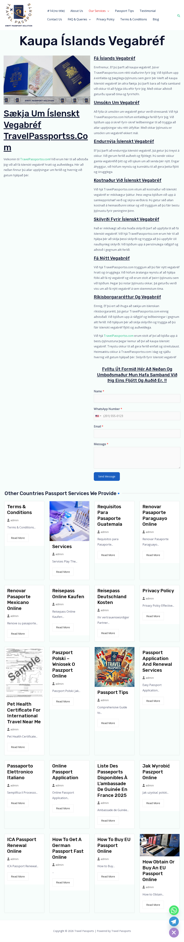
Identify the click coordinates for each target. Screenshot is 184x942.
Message (101, 444)
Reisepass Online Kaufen (68, 593)
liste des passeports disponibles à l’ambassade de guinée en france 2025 (112, 780)
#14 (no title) (56, 11)
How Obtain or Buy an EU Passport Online (158, 870)
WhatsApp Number (108, 409)
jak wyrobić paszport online (156, 771)
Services (62, 546)
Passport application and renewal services (157, 661)
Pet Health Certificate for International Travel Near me (24, 713)
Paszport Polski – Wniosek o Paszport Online (63, 664)
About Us (76, 11)
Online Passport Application (65, 771)
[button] (107, 11)
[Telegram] (174, 921)
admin (14, 520)
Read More (18, 538)
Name (99, 391)
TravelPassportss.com (35, 159)
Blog (156, 19)
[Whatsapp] (174, 910)
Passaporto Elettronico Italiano (20, 771)
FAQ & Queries (77, 19)
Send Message (106, 476)
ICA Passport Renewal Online (21, 845)
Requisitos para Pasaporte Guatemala (109, 515)
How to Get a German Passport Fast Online (68, 848)
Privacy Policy (105, 19)
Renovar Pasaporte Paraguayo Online (154, 515)
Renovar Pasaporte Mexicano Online (19, 599)
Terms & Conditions (133, 19)
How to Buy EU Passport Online (113, 845)
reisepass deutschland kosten (111, 596)
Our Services (97, 11)
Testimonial (148, 11)
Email (98, 426)
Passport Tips (124, 11)
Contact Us (54, 19)
